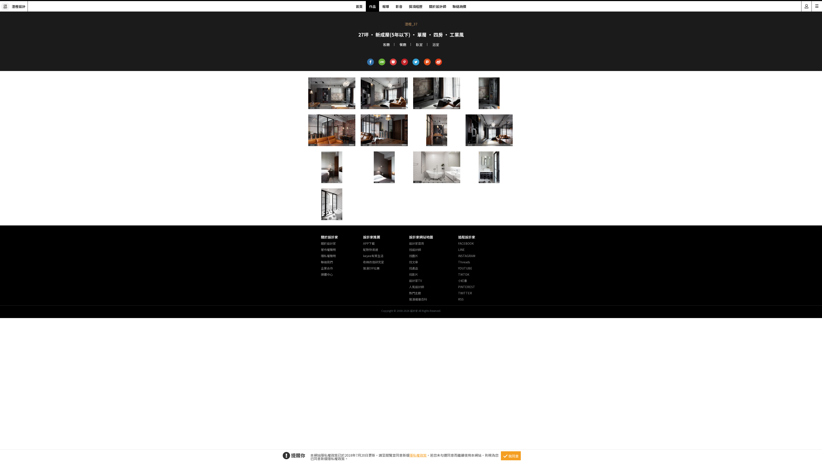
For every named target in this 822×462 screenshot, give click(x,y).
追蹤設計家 (466, 237)
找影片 (413, 274)
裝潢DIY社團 (371, 268)
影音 (399, 6)
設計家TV (415, 280)
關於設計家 (329, 237)
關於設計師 (437, 6)
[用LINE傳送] (382, 62)
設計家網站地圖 (421, 237)
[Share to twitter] (416, 62)
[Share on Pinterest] (404, 62)
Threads (464, 262)
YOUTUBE (465, 268)
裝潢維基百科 (418, 299)
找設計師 (415, 249)
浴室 (435, 44)
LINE (461, 249)
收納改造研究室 (373, 262)
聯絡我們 (327, 262)
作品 (372, 6)
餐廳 (402, 44)
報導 (385, 6)
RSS (461, 299)
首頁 (359, 6)
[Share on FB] (370, 62)
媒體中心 (327, 274)
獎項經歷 (416, 6)
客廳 (386, 44)
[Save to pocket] (393, 62)
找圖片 (413, 256)
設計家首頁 (416, 243)
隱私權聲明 (328, 256)
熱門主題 (415, 293)
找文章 (413, 262)
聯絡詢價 (459, 6)
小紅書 (462, 280)
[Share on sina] (438, 62)
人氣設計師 (416, 287)
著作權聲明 (328, 249)
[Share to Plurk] (427, 62)
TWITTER (465, 293)
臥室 (419, 44)
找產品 (413, 268)
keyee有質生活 (373, 256)
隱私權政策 (418, 455)
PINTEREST (466, 287)
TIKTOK (463, 274)
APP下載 (369, 243)
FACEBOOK (466, 243)
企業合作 (327, 268)
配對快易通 (370, 249)
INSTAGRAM (466, 256)
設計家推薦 (371, 237)
